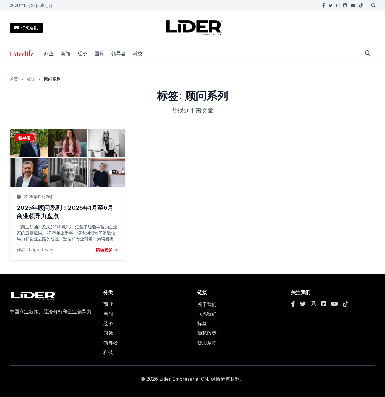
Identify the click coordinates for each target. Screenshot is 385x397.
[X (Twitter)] (330, 5)
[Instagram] (338, 5)
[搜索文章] (368, 53)
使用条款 (207, 343)
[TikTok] (361, 5)
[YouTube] (353, 5)
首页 (14, 79)
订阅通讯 (29, 27)
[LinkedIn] (345, 5)
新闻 (65, 53)
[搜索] (373, 5)
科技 (138, 53)
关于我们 (207, 304)
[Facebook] (323, 5)
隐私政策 (207, 333)
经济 (82, 53)
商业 (49, 53)
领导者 (118, 53)
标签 (31, 79)
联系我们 (207, 314)
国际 (99, 53)
